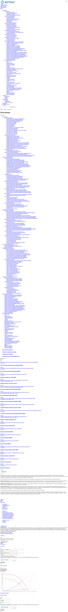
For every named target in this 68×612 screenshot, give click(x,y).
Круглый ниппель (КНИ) (6, 437)
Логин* (1, 538)
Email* (1, 550)
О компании (5, 504)
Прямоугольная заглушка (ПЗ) (7, 425)
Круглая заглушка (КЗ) (5, 461)
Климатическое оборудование (8, 515)
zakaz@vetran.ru (3, 6)
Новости (4, 521)
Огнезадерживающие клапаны (8, 514)
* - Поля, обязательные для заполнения (7, 556)
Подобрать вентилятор (4, 593)
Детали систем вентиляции (7, 512)
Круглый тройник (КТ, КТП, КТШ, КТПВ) (10, 389)
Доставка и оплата (6, 520)
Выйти (1, 500)
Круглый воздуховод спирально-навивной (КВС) (11, 365)
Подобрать (2, 609)
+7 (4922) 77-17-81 (3, 525)
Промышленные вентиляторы (8, 513)
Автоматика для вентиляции (8, 516)
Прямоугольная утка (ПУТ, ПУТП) (8, 383)
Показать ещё (4, 471)
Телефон (2, 600)
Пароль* (2, 551)
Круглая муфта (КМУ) (5, 443)
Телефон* (2, 555)
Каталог (4, 510)
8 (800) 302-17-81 (4, 5)
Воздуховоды (5, 511)
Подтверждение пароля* (4, 552)
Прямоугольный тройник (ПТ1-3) (8, 419)
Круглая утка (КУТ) (5, 467)
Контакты (4, 522)
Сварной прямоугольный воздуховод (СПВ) (10, 407)
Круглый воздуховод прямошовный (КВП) (10, 371)
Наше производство (6, 505)
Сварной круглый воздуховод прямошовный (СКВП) (12, 413)
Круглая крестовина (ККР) (6, 431)
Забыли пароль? (3, 542)
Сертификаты (5, 506)
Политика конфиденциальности (6, 532)
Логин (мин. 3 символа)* (5, 549)
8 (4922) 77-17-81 (4, 4)
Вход (1, 501)
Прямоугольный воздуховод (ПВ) (8, 377)
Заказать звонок (3, 7)
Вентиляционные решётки (7, 517)
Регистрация (2, 502)
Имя (1, 598)
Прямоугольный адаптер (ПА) (7, 455)
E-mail (1, 602)
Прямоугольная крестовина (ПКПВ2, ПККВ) (10, 401)
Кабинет (2, 499)
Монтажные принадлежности (8, 518)
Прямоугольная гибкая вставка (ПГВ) (9, 449)
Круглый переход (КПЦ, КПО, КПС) (8, 395)
